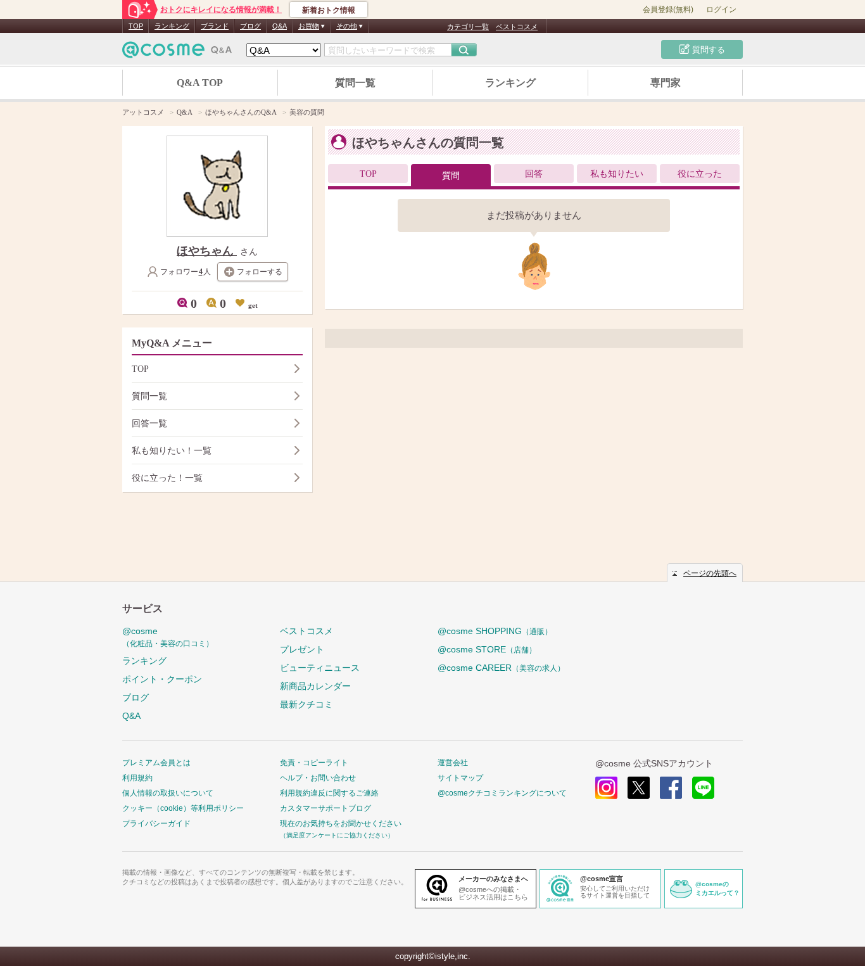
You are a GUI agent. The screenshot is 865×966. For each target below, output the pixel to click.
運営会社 (453, 762)
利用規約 (137, 777)
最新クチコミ (306, 704)
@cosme (167, 637)
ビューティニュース (320, 668)
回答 (534, 174)
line (703, 788)
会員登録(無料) (668, 9)
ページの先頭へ (709, 573)
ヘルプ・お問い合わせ (318, 777)
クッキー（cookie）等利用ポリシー (183, 808)
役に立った (700, 174)
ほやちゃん (207, 251)
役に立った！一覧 (167, 478)
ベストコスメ (517, 26)
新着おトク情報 (328, 10)
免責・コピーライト (314, 762)
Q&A (279, 26)
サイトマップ (460, 777)
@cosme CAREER (501, 668)
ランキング (172, 26)
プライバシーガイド (156, 823)
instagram (606, 788)
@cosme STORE (487, 649)
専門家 (665, 82)
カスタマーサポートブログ (325, 808)
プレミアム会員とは (156, 762)
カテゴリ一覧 (468, 26)
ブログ (250, 26)
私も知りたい (616, 174)
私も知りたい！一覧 (172, 450)
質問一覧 (355, 82)
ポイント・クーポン (162, 679)
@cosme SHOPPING (495, 631)
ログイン (721, 9)
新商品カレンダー (315, 686)
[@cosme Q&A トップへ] (177, 53)
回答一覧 (149, 423)
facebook (671, 788)
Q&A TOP (200, 82)
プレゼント (302, 649)
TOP (136, 26)
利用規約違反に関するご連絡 (329, 793)
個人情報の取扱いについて (167, 793)
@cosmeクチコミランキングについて (502, 793)
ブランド (215, 26)
